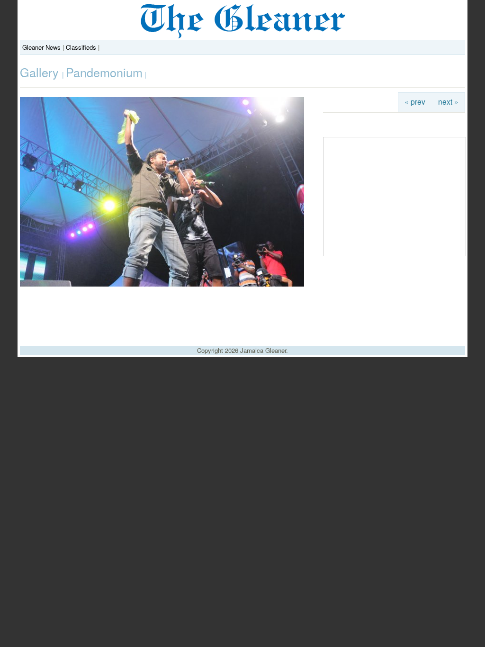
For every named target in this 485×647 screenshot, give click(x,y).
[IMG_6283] (162, 283)
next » (448, 101)
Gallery (41, 72)
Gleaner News (41, 47)
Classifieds (81, 47)
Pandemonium (104, 72)
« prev (414, 101)
